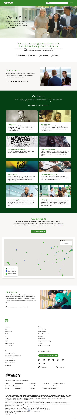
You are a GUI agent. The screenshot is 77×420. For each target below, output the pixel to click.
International (46, 383)
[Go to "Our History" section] (32, 55)
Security (55, 386)
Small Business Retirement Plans (13, 355)
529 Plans (40, 343)
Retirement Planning (10, 353)
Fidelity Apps (44, 367)
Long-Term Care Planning (44, 341)
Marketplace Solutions (10, 360)
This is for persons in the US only (51, 388)
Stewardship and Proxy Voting (12, 386)
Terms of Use (33, 386)
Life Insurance (41, 338)
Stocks (40, 326)
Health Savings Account (44, 345)
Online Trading (41, 329)
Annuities (40, 336)
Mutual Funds (8, 326)
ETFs (6, 329)
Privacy (44, 386)
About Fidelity (33, 383)
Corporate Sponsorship (59, 383)
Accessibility (18, 388)
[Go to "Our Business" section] (21, 55)
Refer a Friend (61, 367)
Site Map (7, 388)
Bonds (6, 334)
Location (62, 240)
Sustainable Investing (43, 334)
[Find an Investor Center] (38, 231)
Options (7, 338)
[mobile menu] (71, 3)
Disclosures (32, 388)
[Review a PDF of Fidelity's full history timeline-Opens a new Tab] (38, 105)
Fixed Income (8, 331)
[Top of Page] (75, 418)
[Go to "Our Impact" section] (55, 55)
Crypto (6, 341)
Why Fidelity (8, 365)
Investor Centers (9, 345)
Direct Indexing (42, 331)
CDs (6, 336)
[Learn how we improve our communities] (18, 307)
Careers (7, 383)
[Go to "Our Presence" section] (44, 55)
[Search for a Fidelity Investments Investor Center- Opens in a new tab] (48, 355)
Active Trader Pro (9, 343)
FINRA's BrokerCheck (10, 363)
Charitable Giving (9, 358)
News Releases (19, 383)
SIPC (29, 408)
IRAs (6, 351)
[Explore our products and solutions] (18, 81)
